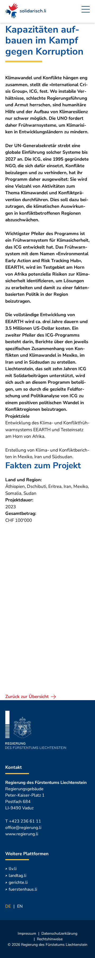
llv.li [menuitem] (13, 869)
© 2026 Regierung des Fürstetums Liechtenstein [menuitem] (47, 944)
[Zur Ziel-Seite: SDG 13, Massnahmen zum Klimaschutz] (47, 566)
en (20, 906)
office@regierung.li (23, 828)
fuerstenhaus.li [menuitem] (23, 889)
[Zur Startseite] (25, 11)
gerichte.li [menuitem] (18, 882)
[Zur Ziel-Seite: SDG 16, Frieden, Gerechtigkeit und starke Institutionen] (47, 650)
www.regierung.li (21, 834)
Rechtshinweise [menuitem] (50, 939)
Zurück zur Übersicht (27, 697)
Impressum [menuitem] (27, 933)
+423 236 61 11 (25, 821)
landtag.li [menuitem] (17, 875)
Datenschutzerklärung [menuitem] (59, 933)
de (8, 906)
